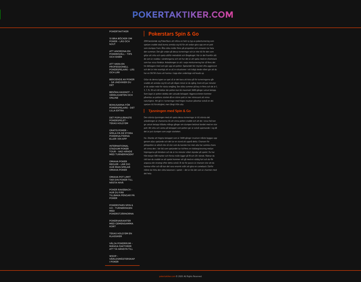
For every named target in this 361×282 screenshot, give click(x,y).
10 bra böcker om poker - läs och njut (120, 41)
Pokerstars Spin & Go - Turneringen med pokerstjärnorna (121, 209)
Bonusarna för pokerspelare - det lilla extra (122, 108)
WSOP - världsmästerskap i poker (122, 259)
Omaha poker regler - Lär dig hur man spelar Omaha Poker (119, 165)
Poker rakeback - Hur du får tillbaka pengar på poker (122, 193)
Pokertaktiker (119, 31)
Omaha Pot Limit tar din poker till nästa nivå (121, 180)
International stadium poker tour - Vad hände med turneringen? (121, 150)
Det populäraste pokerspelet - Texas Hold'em (120, 120)
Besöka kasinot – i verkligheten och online (121, 95)
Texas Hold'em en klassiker (120, 235)
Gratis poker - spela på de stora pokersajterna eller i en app (121, 134)
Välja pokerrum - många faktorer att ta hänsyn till (121, 246)
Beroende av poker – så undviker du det (122, 82)
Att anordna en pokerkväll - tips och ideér (120, 54)
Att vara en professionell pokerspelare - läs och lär (121, 68)
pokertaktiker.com (167, 276)
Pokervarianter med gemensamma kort (121, 223)
